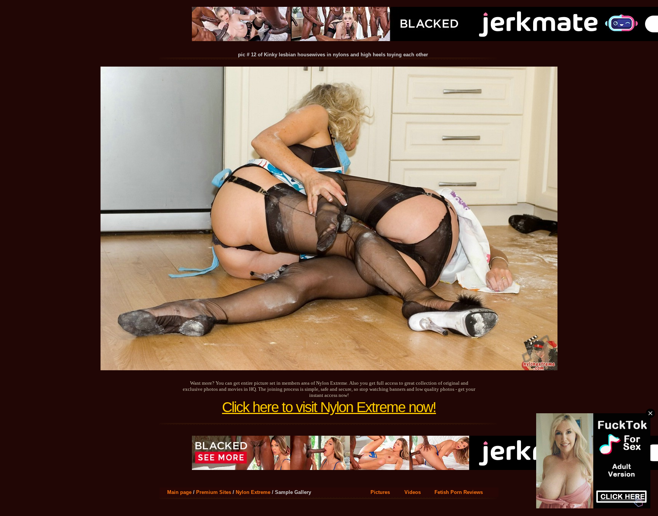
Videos (412, 492)
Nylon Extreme (253, 492)
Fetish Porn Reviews (458, 492)
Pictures (380, 492)
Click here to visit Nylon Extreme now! (329, 407)
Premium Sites (213, 492)
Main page (179, 492)
